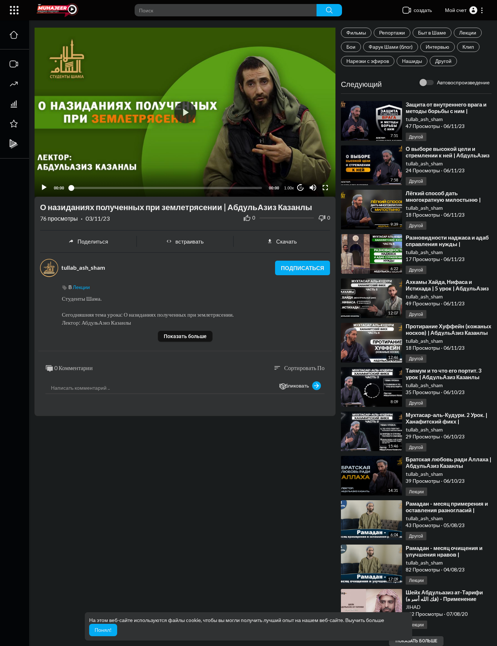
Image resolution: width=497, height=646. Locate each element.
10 (300, 187)
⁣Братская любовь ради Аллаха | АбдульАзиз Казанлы (448, 462)
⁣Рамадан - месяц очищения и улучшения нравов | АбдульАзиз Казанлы (444, 554)
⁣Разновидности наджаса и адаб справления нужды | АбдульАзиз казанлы (447, 244)
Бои (350, 47)
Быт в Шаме (432, 32)
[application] (185, 112)
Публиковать (295, 385)
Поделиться (92, 241)
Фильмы (356, 32)
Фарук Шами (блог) (391, 47)
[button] (464, 10)
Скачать (286, 241)
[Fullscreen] (325, 187)
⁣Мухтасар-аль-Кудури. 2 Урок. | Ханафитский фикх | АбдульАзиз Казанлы (446, 421)
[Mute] (313, 187)
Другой (443, 61)
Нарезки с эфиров (367, 61)
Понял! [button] (103, 630)
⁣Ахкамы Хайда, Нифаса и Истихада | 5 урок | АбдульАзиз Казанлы (447, 288)
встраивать (189, 241)
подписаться (302, 268)
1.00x (289, 188)
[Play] (44, 187)
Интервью (437, 47)
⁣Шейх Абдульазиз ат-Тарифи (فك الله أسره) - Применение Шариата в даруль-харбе (444, 599)
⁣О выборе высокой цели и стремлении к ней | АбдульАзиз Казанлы (447, 155)
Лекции (467, 32)
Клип (468, 47)
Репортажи (392, 32)
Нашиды (412, 61)
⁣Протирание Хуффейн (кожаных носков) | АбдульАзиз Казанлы (448, 329)
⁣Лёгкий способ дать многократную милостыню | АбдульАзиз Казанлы (443, 199)
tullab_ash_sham (424, 119)
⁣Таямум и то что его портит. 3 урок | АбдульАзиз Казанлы (444, 373)
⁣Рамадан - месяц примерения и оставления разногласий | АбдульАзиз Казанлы (447, 510)
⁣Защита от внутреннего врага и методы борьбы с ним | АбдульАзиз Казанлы (446, 111)
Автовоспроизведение (463, 82)
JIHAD (413, 607)
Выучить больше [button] (364, 620)
